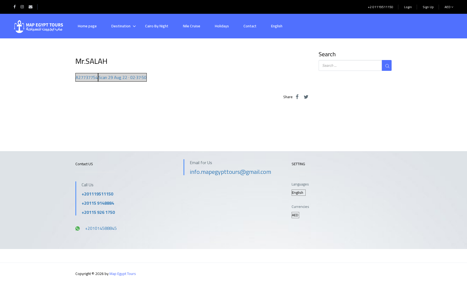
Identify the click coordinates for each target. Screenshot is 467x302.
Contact (249, 25)
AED (448, 7)
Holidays (222, 25)
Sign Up (428, 7)
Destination (121, 25)
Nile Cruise (191, 25)
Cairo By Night (156, 25)
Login (408, 7)
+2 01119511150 (380, 7)
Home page (87, 25)
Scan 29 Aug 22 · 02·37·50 (122, 77)
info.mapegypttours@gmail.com (230, 171)
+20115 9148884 (98, 203)
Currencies (300, 207)
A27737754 (87, 77)
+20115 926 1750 (98, 212)
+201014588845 (101, 228)
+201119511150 (97, 194)
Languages (300, 184)
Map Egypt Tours (122, 273)
